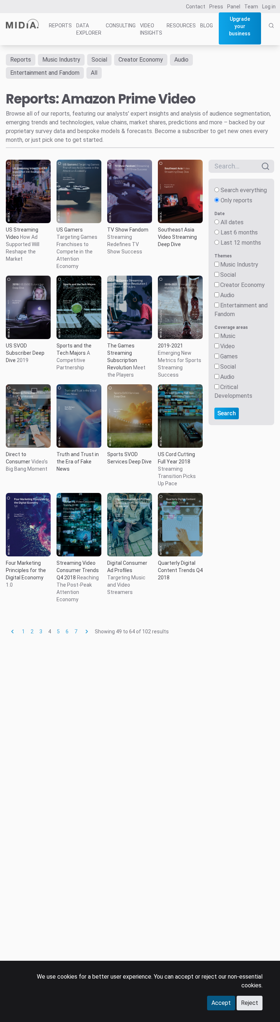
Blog (206, 25)
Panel (233, 6)
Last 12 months (241, 242)
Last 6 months (239, 232)
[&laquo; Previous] (12, 631)
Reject (249, 1002)
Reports (60, 25)
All (94, 72)
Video (227, 346)
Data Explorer (88, 29)
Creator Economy (140, 59)
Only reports (236, 200)
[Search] (271, 33)
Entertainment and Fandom (44, 72)
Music (228, 336)
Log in (269, 6)
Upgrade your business (239, 26)
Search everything (244, 190)
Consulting (121, 25)
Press (216, 6)
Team (251, 6)
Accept (221, 1002)
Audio (181, 59)
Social (99, 59)
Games (229, 356)
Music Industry (61, 59)
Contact (195, 6)
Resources (181, 25)
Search (226, 413)
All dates (232, 222)
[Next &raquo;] (86, 631)
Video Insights (151, 29)
